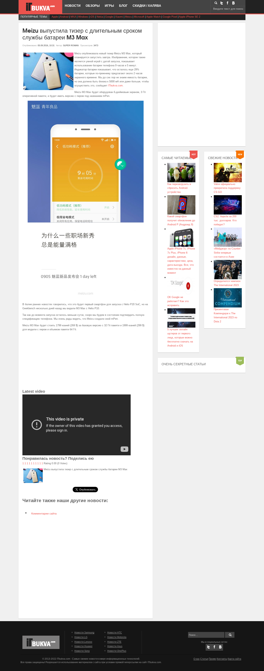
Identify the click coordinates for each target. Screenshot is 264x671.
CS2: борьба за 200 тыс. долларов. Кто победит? (225, 220)
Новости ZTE (114, 641)
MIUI (73, 16)
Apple (55, 16)
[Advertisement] (85, 361)
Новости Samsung (84, 632)
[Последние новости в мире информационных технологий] (40, 7)
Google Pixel (170, 16)
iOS (92, 16)
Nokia (100, 16)
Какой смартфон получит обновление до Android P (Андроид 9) (181, 220)
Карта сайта (234, 658)
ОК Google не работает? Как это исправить (178, 301)
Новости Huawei (83, 646)
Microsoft (139, 16)
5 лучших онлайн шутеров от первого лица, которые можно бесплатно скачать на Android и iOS (180, 337)
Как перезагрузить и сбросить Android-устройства (179, 188)
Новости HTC (114, 632)
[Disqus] (85, 566)
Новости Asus (114, 646)
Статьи (204, 658)
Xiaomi (119, 16)
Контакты (222, 658)
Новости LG (80, 637)
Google (109, 16)
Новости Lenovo (83, 641)
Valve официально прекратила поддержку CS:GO (227, 188)
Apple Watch (153, 16)
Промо (212, 658)
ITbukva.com (115, 85)
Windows (83, 16)
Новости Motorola (116, 637)
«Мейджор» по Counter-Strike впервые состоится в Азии (227, 252)
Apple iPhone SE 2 (189, 16)
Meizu (128, 16)
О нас (196, 658)
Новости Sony (82, 651)
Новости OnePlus (116, 651)
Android (64, 16)
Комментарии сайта (44, 513)
